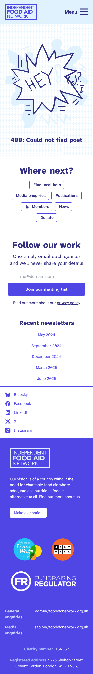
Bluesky (21, 394)
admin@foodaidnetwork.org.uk (61, 611)
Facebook (22, 403)
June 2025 (46, 378)
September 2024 (46, 345)
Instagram (23, 430)
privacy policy (68, 302)
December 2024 (46, 356)
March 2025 (46, 367)
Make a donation (28, 512)
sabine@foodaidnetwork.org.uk (61, 627)
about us (72, 496)
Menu (71, 12)
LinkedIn (22, 412)
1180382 (61, 649)
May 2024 (46, 334)
